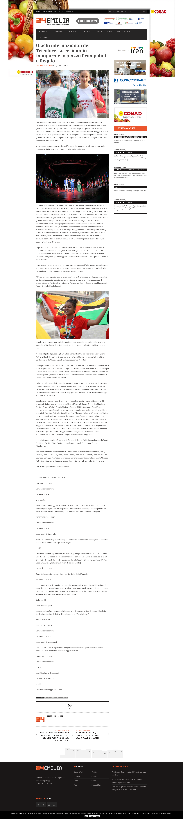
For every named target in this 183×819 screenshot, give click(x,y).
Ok (86, 816)
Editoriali (44, 37)
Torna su (142, 760)
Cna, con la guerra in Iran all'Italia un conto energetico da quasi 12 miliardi (129, 788)
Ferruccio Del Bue (44, 66)
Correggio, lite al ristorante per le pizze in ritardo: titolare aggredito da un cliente (131, 137)
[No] (180, 815)
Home (38, 11)
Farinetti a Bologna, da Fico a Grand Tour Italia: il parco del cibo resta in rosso (131, 170)
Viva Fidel (118, 187)
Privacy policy (94, 816)
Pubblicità (58, 11)
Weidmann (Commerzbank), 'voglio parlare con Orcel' (129, 773)
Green (99, 31)
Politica (43, 31)
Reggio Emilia (56, 697)
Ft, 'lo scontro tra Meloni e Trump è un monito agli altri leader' (127, 781)
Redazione (47, 11)
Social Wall (78, 771)
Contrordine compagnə (123, 152)
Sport (65, 697)
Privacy (69, 11)
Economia (57, 31)
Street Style (123, 31)
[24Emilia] (52, 21)
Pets (76, 784)
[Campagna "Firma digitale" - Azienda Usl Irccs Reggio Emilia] (109, 25)
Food (109, 31)
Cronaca (72, 31)
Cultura (86, 31)
